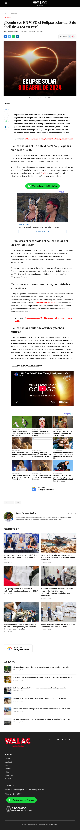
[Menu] (6, 3)
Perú (6, 765)
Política (7, 772)
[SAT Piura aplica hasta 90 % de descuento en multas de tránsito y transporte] (7, 690)
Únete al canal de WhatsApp (44, 186)
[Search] (74, 3)
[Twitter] (6, 115)
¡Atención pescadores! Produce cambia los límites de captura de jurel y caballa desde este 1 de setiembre (20, 626)
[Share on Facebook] (5, 36)
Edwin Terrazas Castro (11, 31)
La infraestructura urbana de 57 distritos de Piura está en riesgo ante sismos (39, 698)
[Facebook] (6, 109)
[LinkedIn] (6, 127)
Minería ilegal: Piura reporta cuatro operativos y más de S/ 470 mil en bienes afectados (58, 557)
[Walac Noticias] (40, 3)
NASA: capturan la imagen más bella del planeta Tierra (48, 139)
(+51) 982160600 (17, 794)
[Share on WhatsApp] (13, 36)
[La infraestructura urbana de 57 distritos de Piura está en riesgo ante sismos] (7, 700)
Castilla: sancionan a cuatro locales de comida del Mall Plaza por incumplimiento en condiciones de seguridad (57, 592)
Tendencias (9, 775)
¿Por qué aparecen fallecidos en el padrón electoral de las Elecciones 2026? (21, 590)
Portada (7, 759)
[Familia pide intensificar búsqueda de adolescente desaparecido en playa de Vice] (7, 711)
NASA (18, 503)
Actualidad (7, 18)
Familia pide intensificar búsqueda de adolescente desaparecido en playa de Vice (41, 709)
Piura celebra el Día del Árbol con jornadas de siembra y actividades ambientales (41, 667)
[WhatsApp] (6, 121)
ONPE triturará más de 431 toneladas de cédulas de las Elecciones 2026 (58, 625)
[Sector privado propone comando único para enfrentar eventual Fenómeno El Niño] (21, 543)
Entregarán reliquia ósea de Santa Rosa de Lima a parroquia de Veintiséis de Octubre (42, 677)
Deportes (8, 779)
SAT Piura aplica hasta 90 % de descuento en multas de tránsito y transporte (39, 688)
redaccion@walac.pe (20, 789)
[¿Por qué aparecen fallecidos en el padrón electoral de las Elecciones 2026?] (21, 576)
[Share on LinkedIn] (17, 36)
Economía (8, 769)
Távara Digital (53, 824)
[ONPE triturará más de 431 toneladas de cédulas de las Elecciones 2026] (58, 612)
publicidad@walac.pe (36, 789)
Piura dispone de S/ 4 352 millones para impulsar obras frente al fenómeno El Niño (42, 719)
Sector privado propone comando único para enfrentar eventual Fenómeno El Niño (20, 557)
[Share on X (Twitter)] (9, 36)
